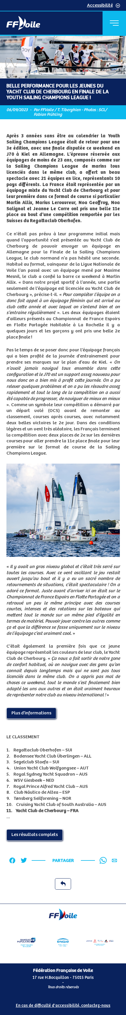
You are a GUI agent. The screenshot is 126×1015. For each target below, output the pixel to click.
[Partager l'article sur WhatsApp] (103, 860)
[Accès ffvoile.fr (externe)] (23, 23)
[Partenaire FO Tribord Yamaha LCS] (100, 942)
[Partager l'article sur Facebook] (12, 860)
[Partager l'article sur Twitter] (24, 860)
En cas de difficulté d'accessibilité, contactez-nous (63, 1005)
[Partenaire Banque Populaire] (26, 942)
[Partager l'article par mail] (114, 861)
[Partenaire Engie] (63, 942)
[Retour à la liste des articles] (63, 884)
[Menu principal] (114, 23)
